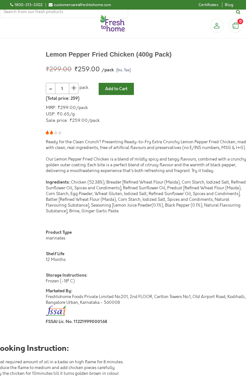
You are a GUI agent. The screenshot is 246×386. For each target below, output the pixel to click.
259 (74, 98)
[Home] (112, 17)
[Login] (216, 26)
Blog (229, 4)
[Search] (239, 12)
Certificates (208, 4)
